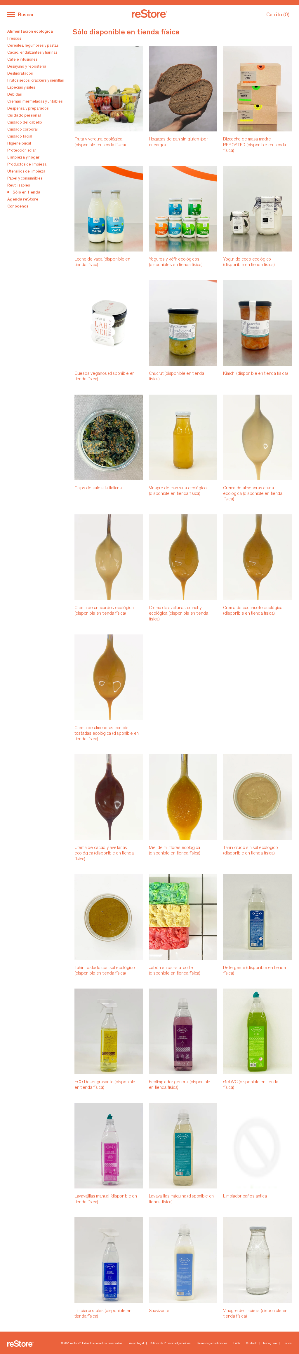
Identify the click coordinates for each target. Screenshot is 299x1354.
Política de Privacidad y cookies (170, 1343)
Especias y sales (21, 88)
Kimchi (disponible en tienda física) (255, 373)
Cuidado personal (24, 116)
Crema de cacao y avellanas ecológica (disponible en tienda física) (104, 853)
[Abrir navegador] (11, 14)
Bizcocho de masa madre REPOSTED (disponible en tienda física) (254, 145)
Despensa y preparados (27, 109)
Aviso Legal (136, 1343)
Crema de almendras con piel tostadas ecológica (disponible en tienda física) (106, 733)
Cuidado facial (19, 137)
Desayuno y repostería (26, 67)
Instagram (270, 1343)
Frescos (14, 39)
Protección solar (21, 151)
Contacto (251, 1343)
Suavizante (159, 1311)
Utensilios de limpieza (26, 172)
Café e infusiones (22, 60)
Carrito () (277, 15)
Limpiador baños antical (245, 1196)
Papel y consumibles (24, 179)
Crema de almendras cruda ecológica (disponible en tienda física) (252, 494)
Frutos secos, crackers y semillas (35, 81)
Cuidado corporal (22, 130)
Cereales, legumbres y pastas (32, 46)
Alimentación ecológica (30, 32)
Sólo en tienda (26, 193)
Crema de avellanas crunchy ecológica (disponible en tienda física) (178, 613)
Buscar (26, 15)
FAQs (236, 1343)
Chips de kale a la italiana (98, 488)
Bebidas (14, 95)
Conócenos (17, 207)
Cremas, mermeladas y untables (34, 102)
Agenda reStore (22, 200)
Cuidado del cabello (24, 123)
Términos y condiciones (212, 1343)
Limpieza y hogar (23, 158)
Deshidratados (20, 74)
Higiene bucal (19, 144)
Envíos (287, 1343)
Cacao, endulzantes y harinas (32, 53)
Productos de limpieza (26, 165)
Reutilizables (18, 186)
